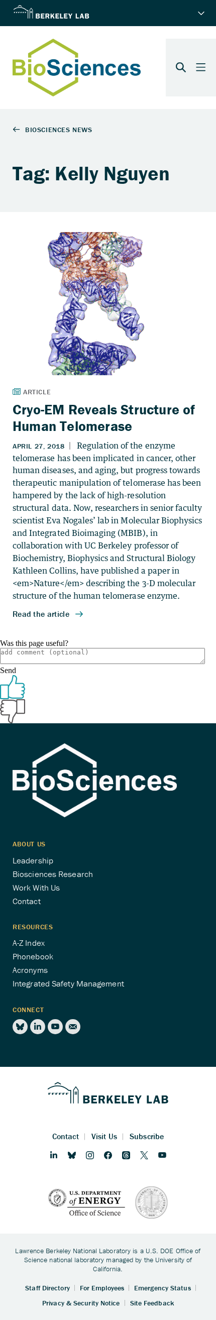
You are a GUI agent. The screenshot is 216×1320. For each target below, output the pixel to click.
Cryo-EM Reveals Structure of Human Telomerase (104, 417)
